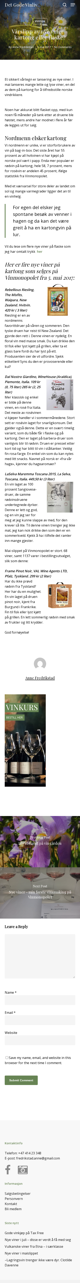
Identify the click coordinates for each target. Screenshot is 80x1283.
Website (11, 1032)
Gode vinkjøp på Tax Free (24, 1233)
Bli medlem (13, 1209)
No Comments (63, 47)
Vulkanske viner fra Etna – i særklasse (34, 1246)
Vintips (40, 21)
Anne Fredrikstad (23, 47)
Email (10, 1012)
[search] (65, 4)
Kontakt (11, 1204)
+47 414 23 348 (29, 1153)
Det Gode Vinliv (21, 4)
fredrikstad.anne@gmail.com (38, 1158)
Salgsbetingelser (18, 1193)
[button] (73, 5)
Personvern (14, 1198)
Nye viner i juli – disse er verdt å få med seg (38, 1239)
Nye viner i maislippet (21, 1253)
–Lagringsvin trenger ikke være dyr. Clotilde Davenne (38, 1262)
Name (11, 992)
